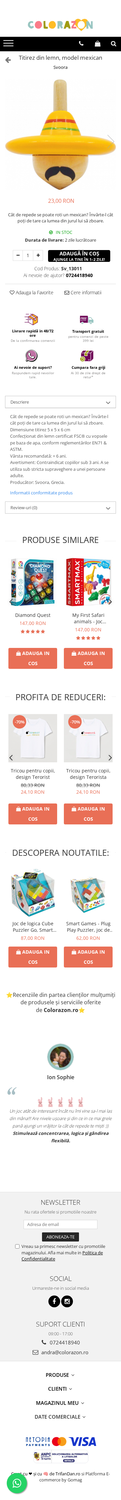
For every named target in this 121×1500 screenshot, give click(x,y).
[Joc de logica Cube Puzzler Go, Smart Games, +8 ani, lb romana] (32, 892)
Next (110, 141)
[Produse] (9, 45)
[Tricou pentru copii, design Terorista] (88, 738)
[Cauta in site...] (113, 43)
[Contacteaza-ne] (81, 43)
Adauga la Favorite (33, 292)
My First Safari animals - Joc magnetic (88, 618)
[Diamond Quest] (32, 582)
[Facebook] (54, 1301)
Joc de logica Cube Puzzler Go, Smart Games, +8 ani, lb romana (32, 926)
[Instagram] (67, 1301)
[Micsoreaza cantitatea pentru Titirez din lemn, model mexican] (18, 255)
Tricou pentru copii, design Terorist (33, 773)
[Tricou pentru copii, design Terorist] (32, 738)
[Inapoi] (5, 59)
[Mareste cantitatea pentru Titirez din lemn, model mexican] (38, 255)
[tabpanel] (60, 134)
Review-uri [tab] (23, 507)
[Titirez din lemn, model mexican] (60, 134)
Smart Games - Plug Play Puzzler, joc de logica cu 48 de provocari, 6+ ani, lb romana (88, 926)
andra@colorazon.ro (64, 1352)
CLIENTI (58, 1388)
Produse (58, 1374)
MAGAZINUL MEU (58, 1402)
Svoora (60, 67)
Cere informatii (85, 292)
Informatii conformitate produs (41, 493)
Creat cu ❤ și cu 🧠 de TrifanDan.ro (46, 1474)
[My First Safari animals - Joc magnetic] (88, 582)
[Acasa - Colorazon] (60, 25)
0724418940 (64, 1342)
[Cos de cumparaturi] (97, 43)
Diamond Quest (32, 615)
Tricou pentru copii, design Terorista (88, 773)
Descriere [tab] (19, 402)
